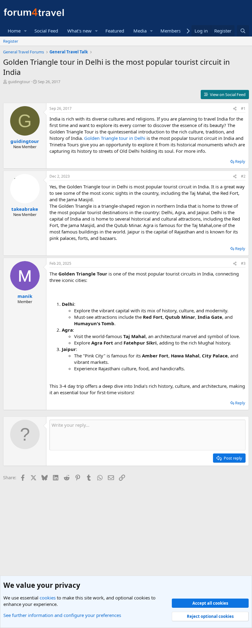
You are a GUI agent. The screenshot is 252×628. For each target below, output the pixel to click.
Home (14, 31)
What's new (79, 31)
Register (10, 41)
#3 (243, 263)
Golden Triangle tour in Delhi (114, 138)
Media (140, 31)
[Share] (235, 108)
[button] (25, 31)
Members (170, 31)
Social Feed (46, 31)
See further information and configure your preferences (62, 615)
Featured (114, 31)
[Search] (243, 31)
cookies (48, 598)
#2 (243, 176)
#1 (243, 108)
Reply (240, 161)
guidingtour (19, 81)
